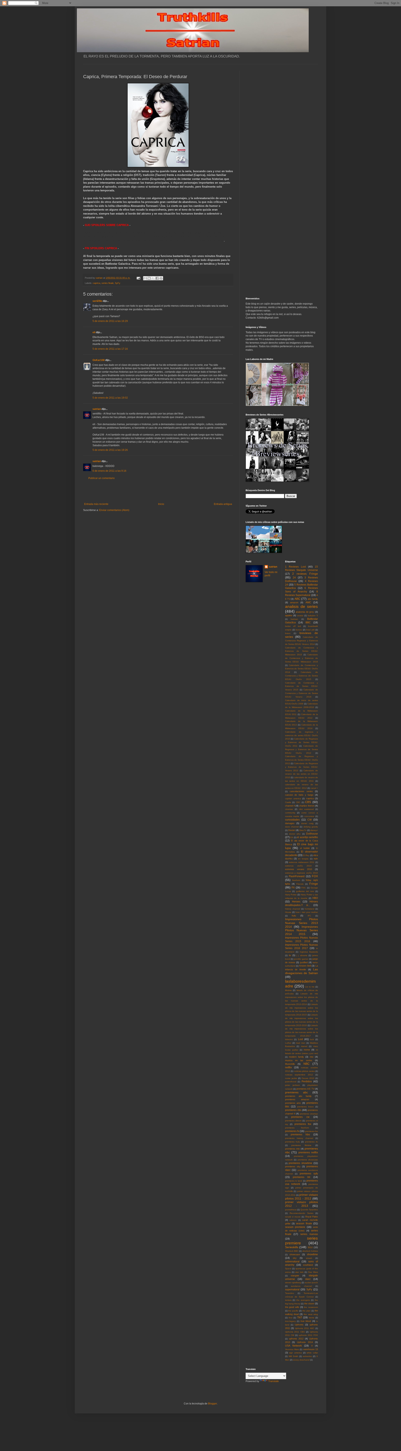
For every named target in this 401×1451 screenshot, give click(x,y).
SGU (310, 1247)
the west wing (311, 1314)
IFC (309, 916)
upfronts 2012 (296, 1338)
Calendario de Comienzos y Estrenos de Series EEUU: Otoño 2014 (301, 668)
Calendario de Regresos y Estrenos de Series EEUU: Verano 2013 (301, 767)
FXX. (303, 888)
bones (299, 630)
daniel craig (307, 823)
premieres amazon (297, 1099)
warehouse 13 (310, 1349)
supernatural (292, 1289)
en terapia (303, 859)
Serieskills (291, 1247)
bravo (288, 633)
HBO (315, 898)
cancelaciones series (301, 791)
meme (307, 1049)
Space (288, 1268)
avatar (300, 615)
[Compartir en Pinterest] (161, 278)
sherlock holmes (310, 1251)
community (290, 813)
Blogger (212, 1403)
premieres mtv (292, 1148)
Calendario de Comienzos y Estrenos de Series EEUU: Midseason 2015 (301, 651)
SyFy (117, 283)
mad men (300, 1043)
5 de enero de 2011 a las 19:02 (110, 397)
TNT (299, 1317)
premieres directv (293, 1120)
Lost (300, 1039)
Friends (299, 884)
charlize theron (306, 805)
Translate (273, 1381)
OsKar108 (99, 360)
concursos (309, 816)
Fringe (313, 883)
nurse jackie (291, 1078)
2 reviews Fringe (305, 573)
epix (316, 858)
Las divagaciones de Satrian (301, 971)
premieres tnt (301, 1177)
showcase (294, 1254)
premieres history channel (299, 1138)
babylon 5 (313, 615)
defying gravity (310, 827)
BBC (308, 622)
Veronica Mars (292, 1349)
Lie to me (310, 987)
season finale (304, 1223)
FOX (315, 876)
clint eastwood (306, 809)
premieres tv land (293, 1181)
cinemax (289, 809)
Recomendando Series (301, 1213)
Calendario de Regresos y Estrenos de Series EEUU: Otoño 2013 (301, 760)
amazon (294, 602)
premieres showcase (308, 1160)
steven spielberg (293, 1282)
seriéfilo (97, 301)
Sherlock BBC (291, 1251)
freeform (296, 880)
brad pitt (310, 630)
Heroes (296, 901)
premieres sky (293, 1166)
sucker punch (311, 1282)
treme (311, 1317)
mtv (311, 1057)
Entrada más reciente (96, 504)
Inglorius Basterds (309, 952)
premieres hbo (300, 1134)
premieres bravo (305, 1106)
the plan (306, 1311)
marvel (304, 1046)
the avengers (303, 1300)
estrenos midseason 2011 (301, 862)
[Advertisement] (158, 491)
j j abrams (302, 955)
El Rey (306, 855)
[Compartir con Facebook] (157, 278)
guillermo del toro (305, 891)
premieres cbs (293, 1110)
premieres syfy (309, 1173)
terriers (288, 1300)
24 (294, 577)
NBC (306, 1063)
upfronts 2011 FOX (308, 1335)
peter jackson (292, 1085)
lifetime (288, 990)
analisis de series (301, 606)
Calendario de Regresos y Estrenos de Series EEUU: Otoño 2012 (301, 749)
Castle (288, 802)
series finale (108, 283)
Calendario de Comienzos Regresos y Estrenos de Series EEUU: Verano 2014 (301, 640)
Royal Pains (311, 1216)
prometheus (291, 1209)
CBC (298, 802)
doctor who (295, 834)
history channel (292, 909)
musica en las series (298, 1060)
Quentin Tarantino (309, 1209)
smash (309, 1258)
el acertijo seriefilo (307, 837)
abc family (313, 599)
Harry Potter (291, 894)
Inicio (161, 504)
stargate (295, 1275)
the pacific (293, 1311)
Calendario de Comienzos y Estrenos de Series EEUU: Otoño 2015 (301, 675)
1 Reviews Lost (295, 566)
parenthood (290, 1081)
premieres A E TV (305, 1089)
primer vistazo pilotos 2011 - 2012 (301, 1196)
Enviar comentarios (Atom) (114, 510)
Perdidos (307, 1081)
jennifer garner (301, 959)
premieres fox (302, 1124)
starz (308, 1279)
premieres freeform (297, 1128)
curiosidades (292, 819)
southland (308, 1265)
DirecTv (302, 830)
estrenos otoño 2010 (298, 866)
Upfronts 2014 (305, 1342)
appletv (288, 615)
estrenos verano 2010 (298, 869)
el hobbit (305, 848)
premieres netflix (308, 1152)
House (288, 912)
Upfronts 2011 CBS (295, 1332)
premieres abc (296, 1092)
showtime (312, 1254)
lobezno (289, 1039)
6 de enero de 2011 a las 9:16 (109, 470)
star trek (299, 1272)
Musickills (290, 1064)
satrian (97, 409)
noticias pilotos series (304, 1071)
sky (295, 1258)
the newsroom (311, 1307)
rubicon (293, 1220)
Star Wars (313, 1272)
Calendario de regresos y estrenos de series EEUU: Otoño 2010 (301, 735)
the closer (309, 1303)
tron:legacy (290, 1321)
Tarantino (289, 1293)
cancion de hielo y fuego (299, 795)
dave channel (292, 827)
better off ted (293, 626)
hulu (294, 915)
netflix (288, 1067)
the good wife (292, 1307)
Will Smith (293, 1356)
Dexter (291, 830)
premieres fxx (311, 1131)
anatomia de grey (305, 612)
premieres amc (293, 1103)
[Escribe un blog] (149, 278)
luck (312, 1039)
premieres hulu (292, 1142)
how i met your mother (307, 912)
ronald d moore (293, 1217)
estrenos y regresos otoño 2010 (301, 873)
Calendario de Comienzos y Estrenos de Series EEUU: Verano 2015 (301, 686)
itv (290, 955)
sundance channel (301, 1286)
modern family (296, 1057)
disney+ (314, 830)
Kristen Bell (305, 965)
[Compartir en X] (153, 278)
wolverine (307, 1356)
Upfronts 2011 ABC (304, 1328)
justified (304, 962)
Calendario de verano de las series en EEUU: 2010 (301, 774)
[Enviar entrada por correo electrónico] (138, 278)
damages (289, 823)
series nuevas (309, 1234)
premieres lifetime (301, 1145)
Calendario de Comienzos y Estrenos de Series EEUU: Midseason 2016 (301, 658)
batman (294, 619)
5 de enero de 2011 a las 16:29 (110, 321)
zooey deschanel (301, 1360)
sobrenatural (292, 1261)
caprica (96, 283)
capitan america (293, 798)
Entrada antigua (223, 504)
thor (290, 1317)
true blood (306, 1321)
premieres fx (292, 1131)
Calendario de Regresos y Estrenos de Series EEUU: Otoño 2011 (301, 742)
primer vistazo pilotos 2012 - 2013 (301, 1203)
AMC (308, 602)
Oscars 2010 (308, 1078)
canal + (314, 788)
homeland (309, 909)
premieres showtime (300, 1163)
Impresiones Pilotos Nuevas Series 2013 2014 (301, 922)
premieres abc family (298, 1096)
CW (309, 819)
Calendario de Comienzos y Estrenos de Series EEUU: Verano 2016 (301, 693)
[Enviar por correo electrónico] (145, 278)
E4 (291, 837)
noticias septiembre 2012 (299, 1075)
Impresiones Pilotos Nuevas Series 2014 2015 (301, 930)
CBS (308, 802)
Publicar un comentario (101, 478)
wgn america (295, 1353)
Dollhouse (312, 833)
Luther (288, 1043)
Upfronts (299, 1324)
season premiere (295, 1227)
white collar (312, 1353)
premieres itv (311, 1142)
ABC (297, 598)
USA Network (293, 1345)
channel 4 (290, 805)
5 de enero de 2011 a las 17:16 (110, 348)
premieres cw (300, 1117)
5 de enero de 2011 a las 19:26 (110, 450)
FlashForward (297, 876)
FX (293, 887)
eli (94, 332)
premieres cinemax (309, 1114)
